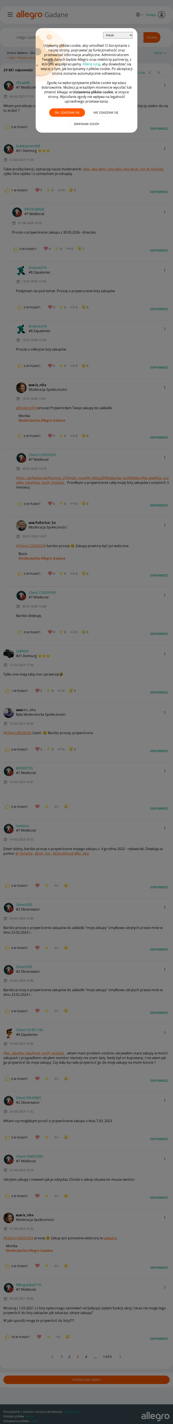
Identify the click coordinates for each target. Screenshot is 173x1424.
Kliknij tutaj (91, 64)
